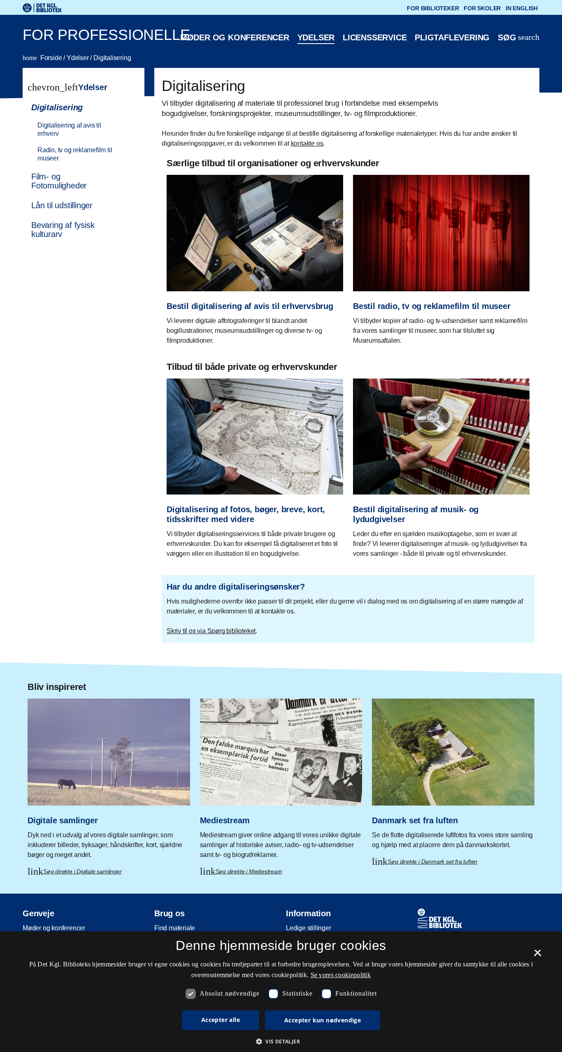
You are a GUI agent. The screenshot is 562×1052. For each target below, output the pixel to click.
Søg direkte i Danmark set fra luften (432, 861)
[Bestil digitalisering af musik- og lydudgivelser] (441, 466)
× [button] (537, 955)
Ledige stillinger (308, 927)
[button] (281, 1041)
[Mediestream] (281, 781)
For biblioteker (433, 8)
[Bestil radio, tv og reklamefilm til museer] (441, 257)
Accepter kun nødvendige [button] (322, 1020)
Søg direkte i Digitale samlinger (82, 871)
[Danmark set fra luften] (453, 776)
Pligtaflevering (452, 37)
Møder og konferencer (234, 37)
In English (522, 8)
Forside (43, 57)
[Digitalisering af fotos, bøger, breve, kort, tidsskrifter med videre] (255, 466)
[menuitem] (80, 132)
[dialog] (281, 991)
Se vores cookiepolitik (341, 974)
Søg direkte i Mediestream (249, 871)
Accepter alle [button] (220, 1020)
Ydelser (316, 37)
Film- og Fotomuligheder (59, 181)
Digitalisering (112, 57)
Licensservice (374, 37)
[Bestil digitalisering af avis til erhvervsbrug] (255, 257)
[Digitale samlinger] (109, 781)
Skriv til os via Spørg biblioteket (211, 630)
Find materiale (174, 927)
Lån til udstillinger (62, 205)
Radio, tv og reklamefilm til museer (74, 154)
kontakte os (307, 143)
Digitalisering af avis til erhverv (69, 129)
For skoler (482, 8)
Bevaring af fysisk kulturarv (62, 230)
